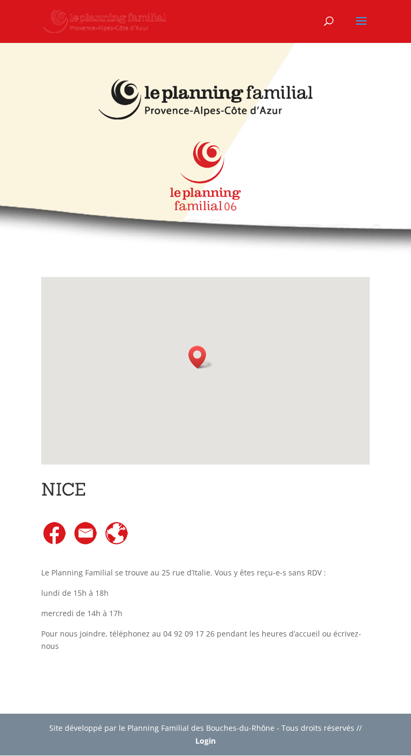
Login (205, 741)
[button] (200, 357)
